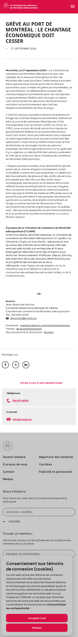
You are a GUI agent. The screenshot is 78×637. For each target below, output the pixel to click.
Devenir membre (14, 457)
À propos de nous (15, 464)
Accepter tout (37, 618)
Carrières (45, 464)
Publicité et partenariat (56, 471)
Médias (8, 479)
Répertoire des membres (56, 457)
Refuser (37, 627)
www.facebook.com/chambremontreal (45, 325)
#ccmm (49, 332)
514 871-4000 (20, 400)
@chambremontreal (29, 328)
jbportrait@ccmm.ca (23, 318)
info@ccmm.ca (22, 419)
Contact (8, 471)
